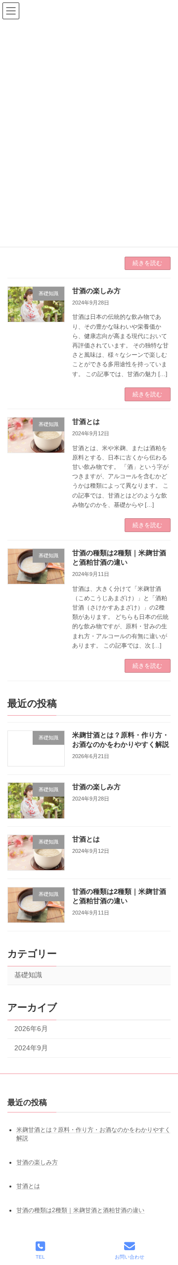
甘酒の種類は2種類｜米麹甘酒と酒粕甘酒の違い (80, 1210)
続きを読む (147, 263)
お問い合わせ (129, 1257)
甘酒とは (86, 421)
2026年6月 (31, 1029)
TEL (40, 1257)
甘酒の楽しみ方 (96, 291)
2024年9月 (31, 1048)
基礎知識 (28, 975)
